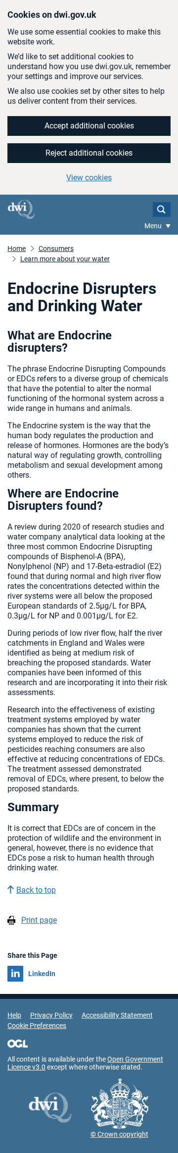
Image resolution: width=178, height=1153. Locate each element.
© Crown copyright (119, 1134)
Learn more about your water (65, 259)
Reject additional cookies (89, 153)
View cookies (89, 177)
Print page (39, 920)
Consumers (56, 248)
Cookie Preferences (36, 1025)
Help (14, 1015)
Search (162, 209)
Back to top (36, 890)
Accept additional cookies (89, 125)
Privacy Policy (51, 1015)
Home (16, 248)
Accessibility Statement (117, 1015)
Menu (153, 226)
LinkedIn (41, 974)
